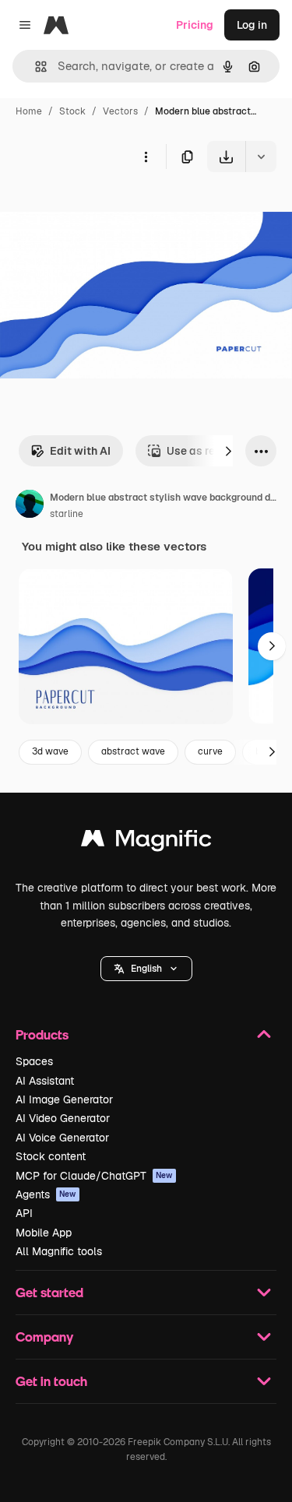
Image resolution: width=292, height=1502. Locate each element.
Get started (49, 1292)
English (146, 968)
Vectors (120, 111)
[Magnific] (146, 842)
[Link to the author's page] (30, 506)
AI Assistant (45, 1081)
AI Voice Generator (62, 1138)
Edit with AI (80, 451)
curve (210, 751)
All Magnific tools (59, 1251)
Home (29, 111)
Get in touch (51, 1381)
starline (66, 514)
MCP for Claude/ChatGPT (94, 1176)
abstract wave (133, 751)
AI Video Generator (63, 1118)
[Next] (228, 450)
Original (99, 208)
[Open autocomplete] (34, 66)
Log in (252, 25)
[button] (146, 968)
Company (44, 1336)
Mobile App (44, 1233)
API (24, 1213)
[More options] (145, 156)
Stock (72, 111)
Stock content (51, 1156)
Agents (46, 1194)
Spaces (34, 1061)
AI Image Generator (64, 1099)
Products (42, 1034)
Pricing (194, 25)
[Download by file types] (260, 156)
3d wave (50, 751)
